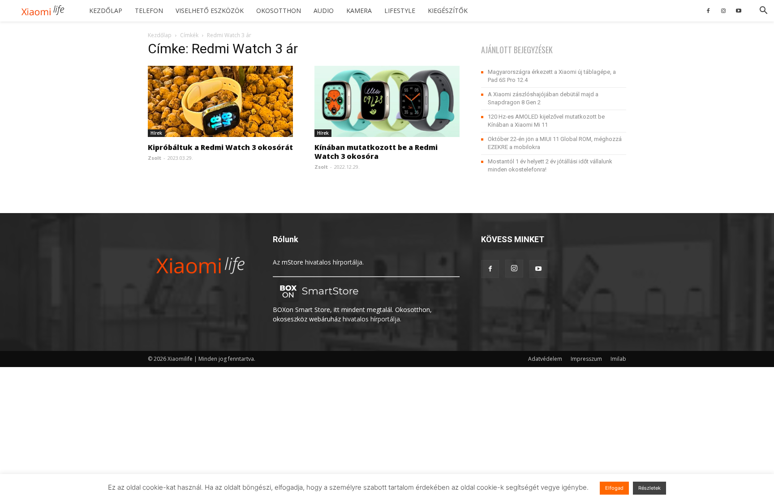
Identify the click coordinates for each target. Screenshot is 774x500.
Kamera (359, 10)
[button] (763, 11)
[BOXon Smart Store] (317, 300)
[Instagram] (723, 10)
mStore (292, 262)
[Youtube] (738, 10)
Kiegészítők (448, 10)
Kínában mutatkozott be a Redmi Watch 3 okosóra (376, 151)
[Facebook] (708, 10)
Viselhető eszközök (210, 10)
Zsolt (154, 157)
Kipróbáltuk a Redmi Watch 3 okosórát (220, 147)
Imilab (618, 359)
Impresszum (586, 359)
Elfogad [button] (614, 488)
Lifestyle (399, 10)
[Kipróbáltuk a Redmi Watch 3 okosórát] (220, 101)
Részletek (649, 488)
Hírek (156, 133)
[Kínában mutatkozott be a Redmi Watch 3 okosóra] (387, 101)
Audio (324, 10)
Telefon (149, 10)
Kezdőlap (105, 10)
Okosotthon (278, 10)
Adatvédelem (545, 359)
